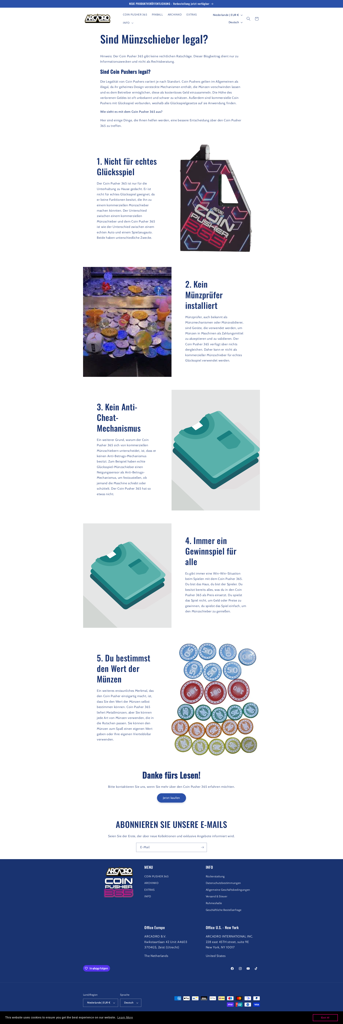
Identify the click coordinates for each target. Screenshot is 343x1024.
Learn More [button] (125, 1017)
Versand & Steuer (216, 896)
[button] (128, 23)
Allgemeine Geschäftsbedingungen (228, 889)
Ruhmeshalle (214, 903)
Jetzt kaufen (171, 798)
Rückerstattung (215, 876)
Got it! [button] (325, 1017)
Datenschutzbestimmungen (223, 883)
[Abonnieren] (202, 847)
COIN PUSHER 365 (156, 876)
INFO (147, 896)
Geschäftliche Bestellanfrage (224, 910)
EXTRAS (149, 889)
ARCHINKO (151, 883)
